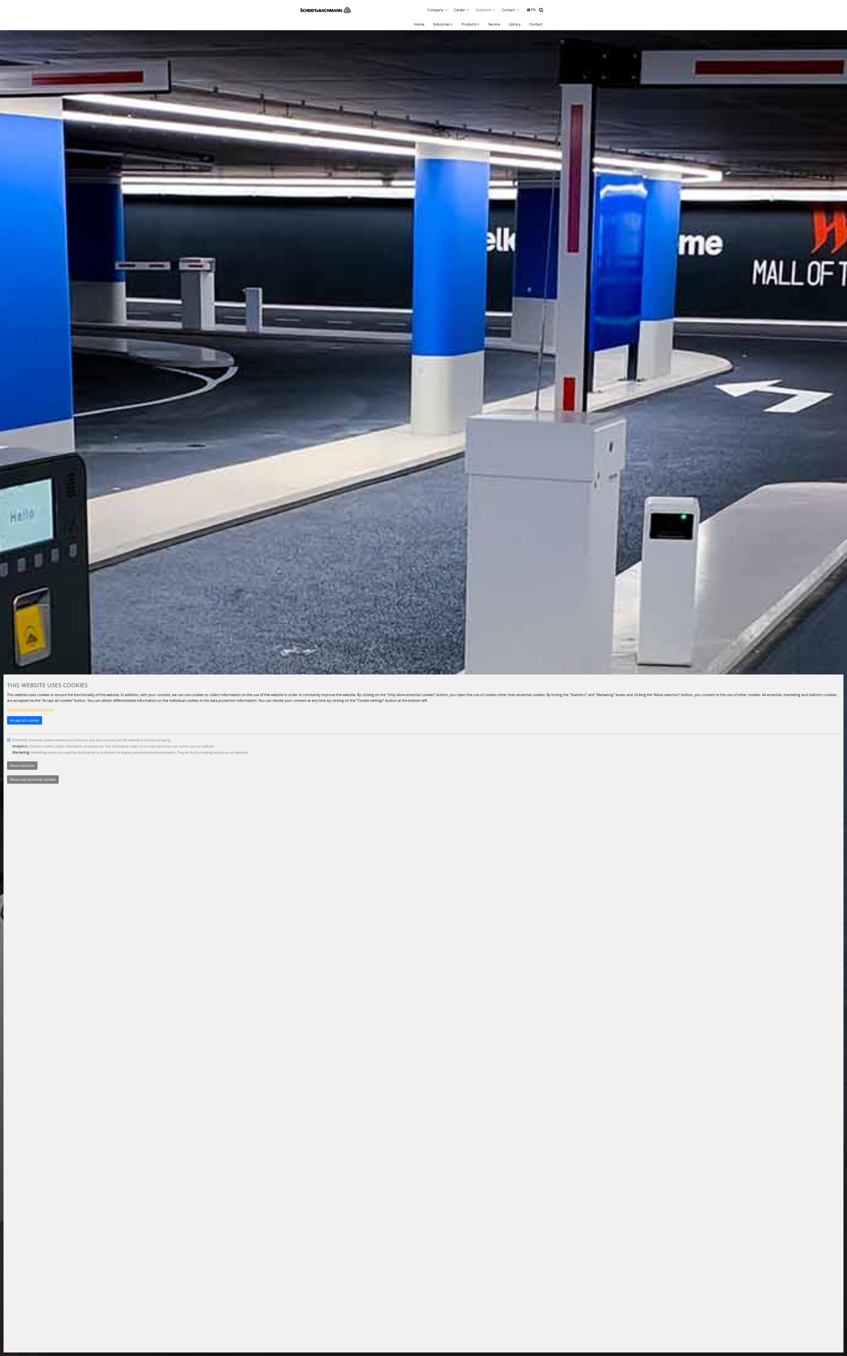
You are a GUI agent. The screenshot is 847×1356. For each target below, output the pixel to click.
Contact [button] (508, 10)
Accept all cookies (24, 720)
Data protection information (30, 709)
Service (494, 24)
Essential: (20, 740)
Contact (535, 24)
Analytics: (20, 746)
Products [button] (469, 24)
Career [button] (459, 10)
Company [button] (435, 10)
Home (419, 24)
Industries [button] (441, 24)
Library (515, 24)
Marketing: (21, 752)
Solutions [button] (483, 10)
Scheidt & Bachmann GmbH (325, 10)
